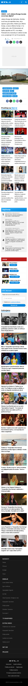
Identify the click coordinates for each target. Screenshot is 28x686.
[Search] (26, 2)
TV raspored (7, 618)
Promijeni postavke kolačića (14, 673)
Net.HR (5, 647)
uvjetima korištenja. (15, 302)
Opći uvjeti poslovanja (13, 675)
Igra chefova (6, 586)
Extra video (7, 623)
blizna (15, 96)
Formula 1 (5, 613)
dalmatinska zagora (9, 93)
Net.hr (14, 108)
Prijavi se (14, 305)
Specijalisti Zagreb (7, 590)
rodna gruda (7, 96)
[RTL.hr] (6, 2)
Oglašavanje (19, 667)
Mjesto (15, 88)
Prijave (5, 652)
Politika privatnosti (9, 667)
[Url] (20, 42)
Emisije (4, 570)
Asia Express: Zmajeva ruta (10, 598)
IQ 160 (4, 594)
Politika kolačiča (14, 670)
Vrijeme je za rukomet (8, 626)
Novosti (5, 559)
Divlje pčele (5, 605)
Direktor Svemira (7, 609)
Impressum (8, 664)
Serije (4, 562)
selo (12, 91)
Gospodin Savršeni (8, 601)
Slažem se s (12, 302)
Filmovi (4, 566)
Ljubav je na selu (7, 638)
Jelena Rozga (7, 88)
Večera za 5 (5, 642)
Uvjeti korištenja (17, 664)
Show (4, 259)
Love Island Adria (7, 582)
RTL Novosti (7, 291)
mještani (6, 91)
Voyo (4, 574)
